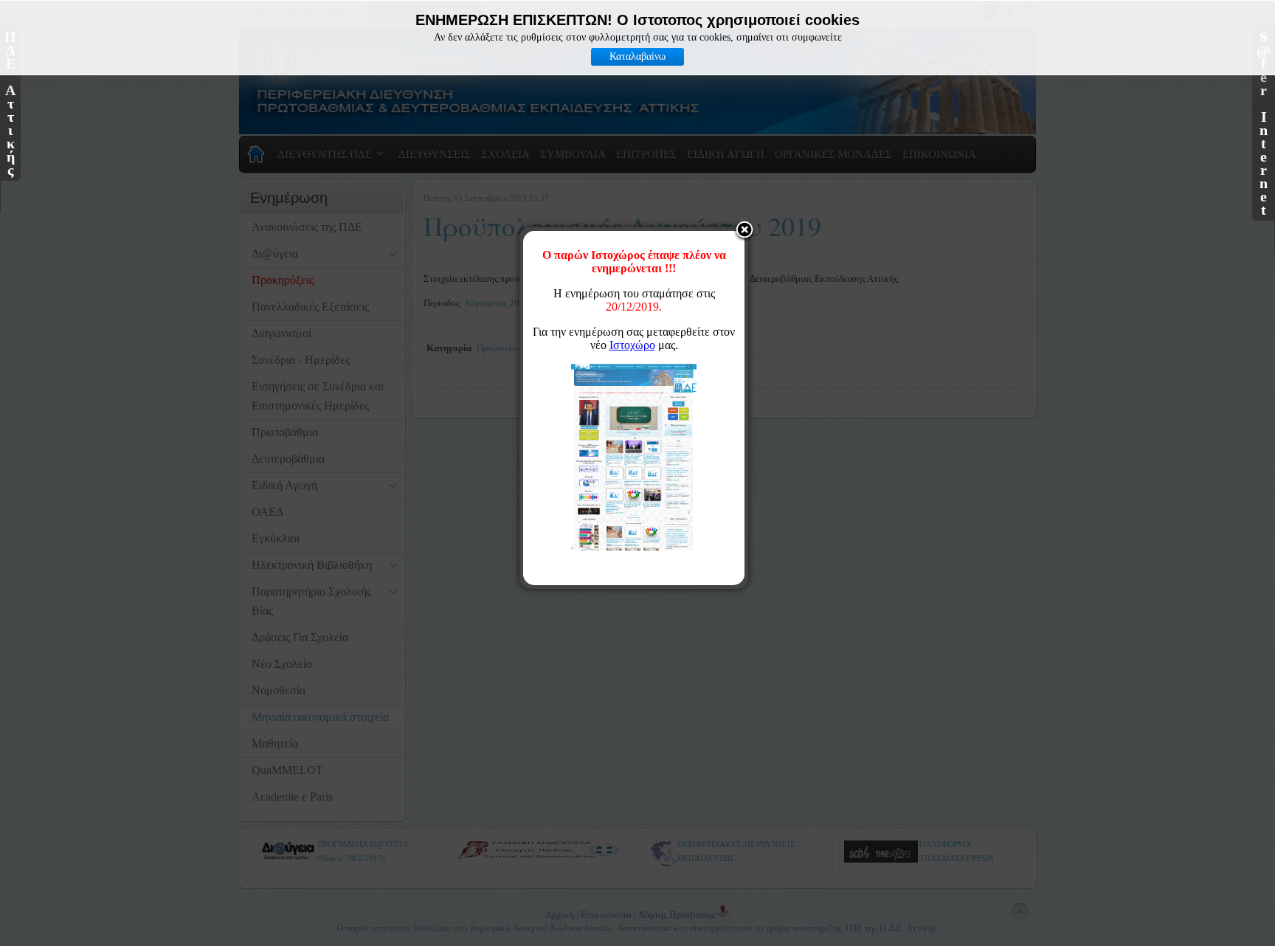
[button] (744, 231)
